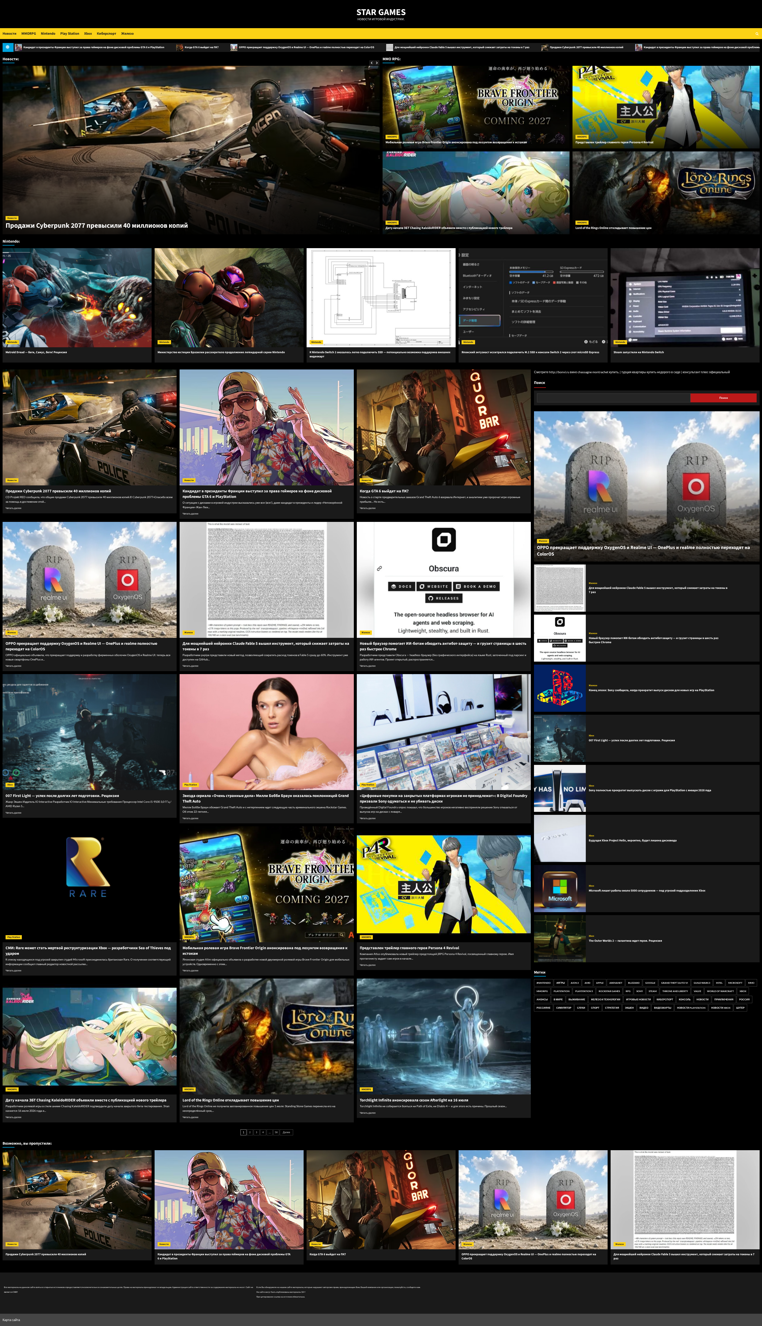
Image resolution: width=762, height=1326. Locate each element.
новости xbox (720, 1007)
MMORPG (28, 33)
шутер (740, 1007)
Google (650, 982)
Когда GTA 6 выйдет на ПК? (446, 47)
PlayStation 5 (584, 991)
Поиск (539, 383)
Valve (697, 991)
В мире (558, 999)
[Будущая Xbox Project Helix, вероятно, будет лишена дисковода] (560, 838)
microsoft (735, 982)
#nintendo (544, 982)
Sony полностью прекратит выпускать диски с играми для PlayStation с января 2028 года (650, 790)
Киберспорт (106, 33)
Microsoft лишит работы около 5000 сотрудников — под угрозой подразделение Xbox (647, 891)
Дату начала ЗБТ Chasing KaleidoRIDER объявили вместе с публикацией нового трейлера (449, 228)
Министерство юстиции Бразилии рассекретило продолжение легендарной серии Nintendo (221, 352)
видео (644, 1007)
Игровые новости (638, 999)
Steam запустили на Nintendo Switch (639, 352)
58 (276, 1132)
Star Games (381, 12)
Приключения (723, 999)
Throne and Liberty (675, 991)
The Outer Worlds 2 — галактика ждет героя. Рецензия (625, 941)
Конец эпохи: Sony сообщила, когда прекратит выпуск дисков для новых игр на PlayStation (651, 690)
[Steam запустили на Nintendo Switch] (685, 297)
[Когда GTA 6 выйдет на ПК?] (444, 427)
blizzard (634, 982)
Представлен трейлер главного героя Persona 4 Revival (614, 142)
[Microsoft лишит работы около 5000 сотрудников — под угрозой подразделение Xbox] (560, 888)
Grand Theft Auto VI (674, 982)
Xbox (88, 33)
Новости (9, 33)
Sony (639, 991)
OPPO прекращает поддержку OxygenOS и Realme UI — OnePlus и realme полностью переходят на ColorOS (552, 47)
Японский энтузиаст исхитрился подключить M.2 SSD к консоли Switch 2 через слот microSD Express (530, 352)
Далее (286, 1132)
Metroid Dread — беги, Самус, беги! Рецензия (36, 352)
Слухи (581, 1007)
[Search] (757, 33)
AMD (587, 982)
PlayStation (562, 991)
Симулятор (563, 1007)
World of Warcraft (720, 991)
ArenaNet (615, 982)
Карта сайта (11, 1320)
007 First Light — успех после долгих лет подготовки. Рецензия (62, 796)
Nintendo (48, 33)
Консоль (685, 999)
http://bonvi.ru (559, 372)
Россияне (543, 1007)
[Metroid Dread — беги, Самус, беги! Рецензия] (77, 297)
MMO (751, 982)
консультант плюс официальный (706, 372)
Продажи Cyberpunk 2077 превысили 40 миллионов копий (211, 47)
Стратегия (612, 1007)
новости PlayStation (691, 1007)
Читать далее (13, 508)
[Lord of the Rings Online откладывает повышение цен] (267, 1036)
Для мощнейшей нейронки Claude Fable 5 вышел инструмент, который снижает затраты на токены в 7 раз (86, 47)
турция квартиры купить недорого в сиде (650, 372)
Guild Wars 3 (702, 982)
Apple (600, 982)
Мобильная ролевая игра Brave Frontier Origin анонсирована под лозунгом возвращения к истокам (456, 142)
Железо (127, 33)
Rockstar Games (609, 991)
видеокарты (662, 1007)
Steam (653, 991)
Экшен (629, 1007)
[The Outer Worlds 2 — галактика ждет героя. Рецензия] (560, 938)
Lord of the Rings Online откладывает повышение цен (613, 228)
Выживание (577, 999)
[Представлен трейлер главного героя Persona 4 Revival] (444, 884)
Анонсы (542, 999)
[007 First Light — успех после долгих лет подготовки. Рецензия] (90, 732)
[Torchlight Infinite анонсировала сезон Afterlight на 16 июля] (444, 1036)
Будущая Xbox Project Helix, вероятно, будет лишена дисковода (633, 840)
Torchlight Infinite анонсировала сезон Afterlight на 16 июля (414, 1100)
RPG (628, 991)
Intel (719, 982)
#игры (560, 982)
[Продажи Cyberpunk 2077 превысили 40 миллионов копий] (90, 427)
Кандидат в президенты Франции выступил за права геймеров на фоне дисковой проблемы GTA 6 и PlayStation (339, 47)
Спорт (595, 1007)
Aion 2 (575, 982)
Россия (744, 999)
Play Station (69, 33)
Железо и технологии (605, 999)
